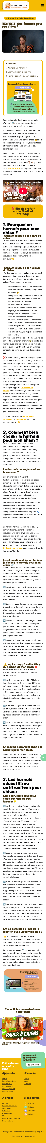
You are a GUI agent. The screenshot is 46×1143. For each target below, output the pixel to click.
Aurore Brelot (14, 168)
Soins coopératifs (8, 1089)
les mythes (21, 419)
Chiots (4, 1079)
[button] (44, 1029)
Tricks (26, 1079)
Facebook (31, 1111)
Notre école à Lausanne (11, 1118)
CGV (42, 1132)
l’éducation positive (12, 548)
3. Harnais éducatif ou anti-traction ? (22, 76)
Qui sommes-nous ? (9, 1106)
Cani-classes (7, 1113)
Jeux (26, 1081)
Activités (27, 1084)
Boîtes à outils (7, 1091)
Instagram (32, 1107)
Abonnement (7, 1108)
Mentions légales (32, 1132)
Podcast (31, 1104)
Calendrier (6, 1111)
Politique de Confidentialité (13, 1132)
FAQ (3, 1116)
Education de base (9, 1081)
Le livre (5, 1103)
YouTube (31, 1114)
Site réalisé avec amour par (22, 1136)
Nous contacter (8, 1121)
